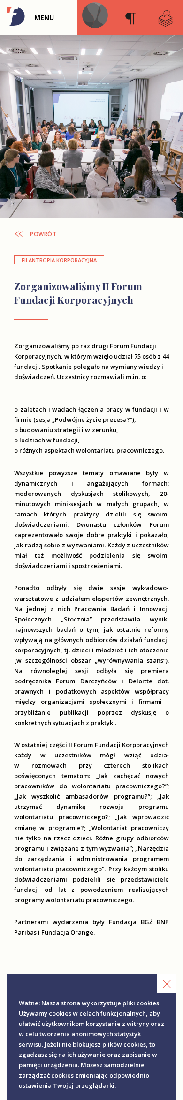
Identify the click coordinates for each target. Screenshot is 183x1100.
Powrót (43, 234)
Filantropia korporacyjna (59, 259)
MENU (44, 17)
